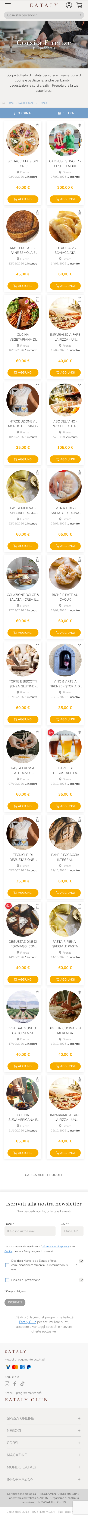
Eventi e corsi (26, 103)
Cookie (8, 1251)
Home (10, 103)
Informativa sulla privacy (55, 1246)
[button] (69, 5)
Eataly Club (27, 1322)
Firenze (42, 103)
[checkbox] (7, 1265)
